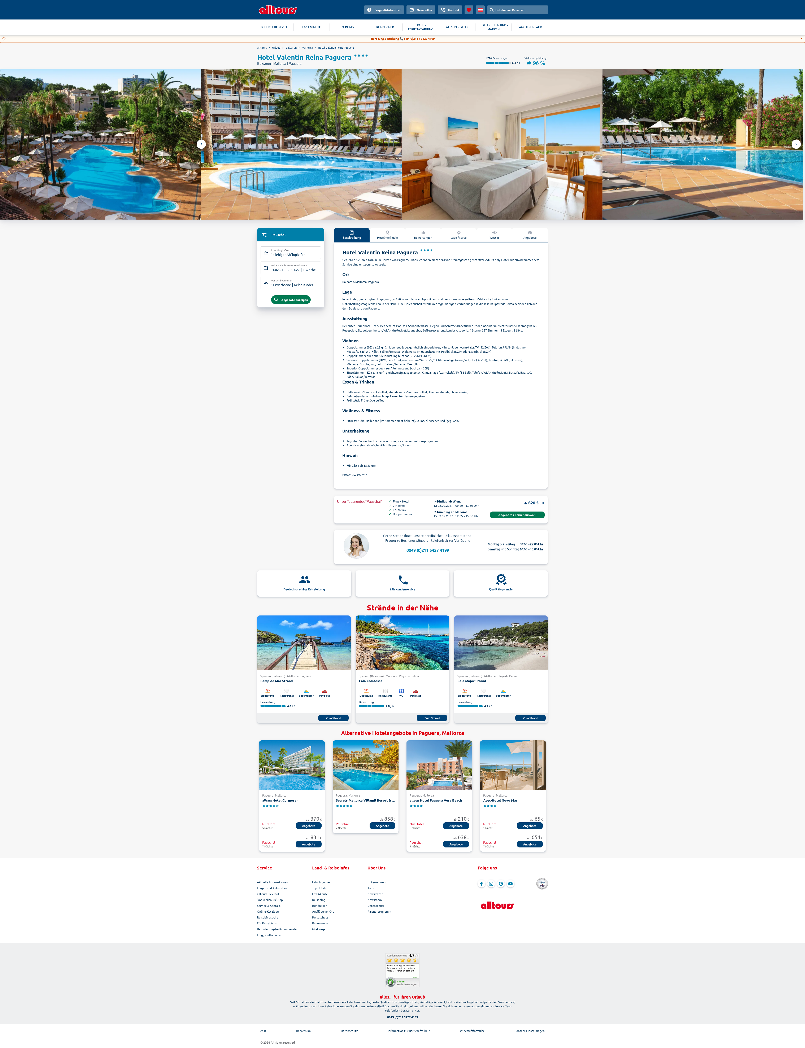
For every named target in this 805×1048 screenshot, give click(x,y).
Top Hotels (319, 888)
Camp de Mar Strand (276, 681)
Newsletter (375, 894)
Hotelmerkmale (387, 237)
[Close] (801, 38)
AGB (263, 1030)
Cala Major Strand (471, 681)
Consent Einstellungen (529, 1030)
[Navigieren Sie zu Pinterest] (501, 883)
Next (796, 144)
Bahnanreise (320, 923)
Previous (201, 144)
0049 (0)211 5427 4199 (427, 550)
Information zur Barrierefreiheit (409, 1030)
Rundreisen (319, 905)
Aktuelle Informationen (272, 882)
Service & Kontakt (268, 905)
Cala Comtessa (370, 681)
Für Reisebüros (267, 923)
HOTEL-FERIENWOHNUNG (420, 27)
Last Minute (320, 894)
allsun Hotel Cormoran (280, 800)
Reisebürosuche (267, 917)
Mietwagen (319, 929)
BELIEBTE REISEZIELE (275, 27)
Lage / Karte (459, 237)
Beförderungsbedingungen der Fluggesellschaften (277, 932)
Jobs (370, 888)
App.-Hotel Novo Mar (500, 800)
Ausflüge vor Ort (323, 911)
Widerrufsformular (472, 1030)
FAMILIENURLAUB (530, 27)
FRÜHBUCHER (384, 27)
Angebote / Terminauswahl (517, 515)
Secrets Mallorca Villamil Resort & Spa (365, 800)
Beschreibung (352, 237)
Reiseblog (318, 900)
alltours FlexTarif (268, 894)
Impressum (303, 1030)
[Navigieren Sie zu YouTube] (510, 883)
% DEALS (348, 27)
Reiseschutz (320, 917)
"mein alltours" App (270, 900)
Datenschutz (375, 905)
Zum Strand (333, 718)
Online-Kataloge (268, 911)
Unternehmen (376, 882)
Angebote (530, 237)
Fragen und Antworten (272, 888)
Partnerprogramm (379, 911)
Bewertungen (423, 237)
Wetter (494, 237)
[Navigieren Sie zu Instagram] (491, 883)
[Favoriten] (469, 9)
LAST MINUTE (311, 27)
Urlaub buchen (321, 882)
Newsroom (374, 900)
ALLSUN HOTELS (457, 27)
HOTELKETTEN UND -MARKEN (493, 27)
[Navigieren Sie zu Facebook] (481, 883)
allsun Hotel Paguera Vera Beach (436, 800)
